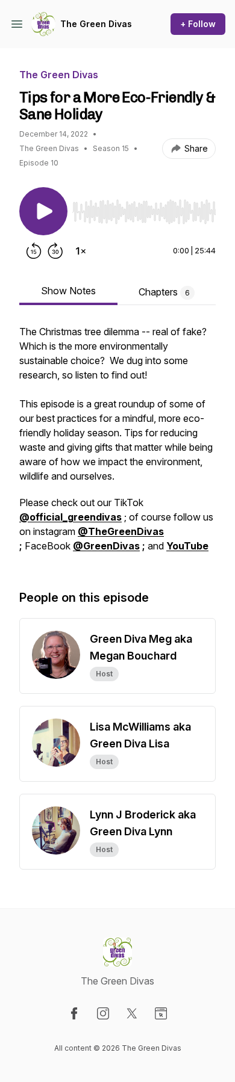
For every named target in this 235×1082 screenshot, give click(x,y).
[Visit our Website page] (161, 1013)
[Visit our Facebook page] (74, 1013)
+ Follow (198, 24)
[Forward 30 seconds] (55, 251)
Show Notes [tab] (68, 291)
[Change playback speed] (81, 251)
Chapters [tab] (164, 292)
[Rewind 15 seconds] (33, 251)
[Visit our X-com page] (132, 1013)
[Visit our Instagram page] (103, 1013)
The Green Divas (96, 24)
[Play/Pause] (43, 211)
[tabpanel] (117, 444)
